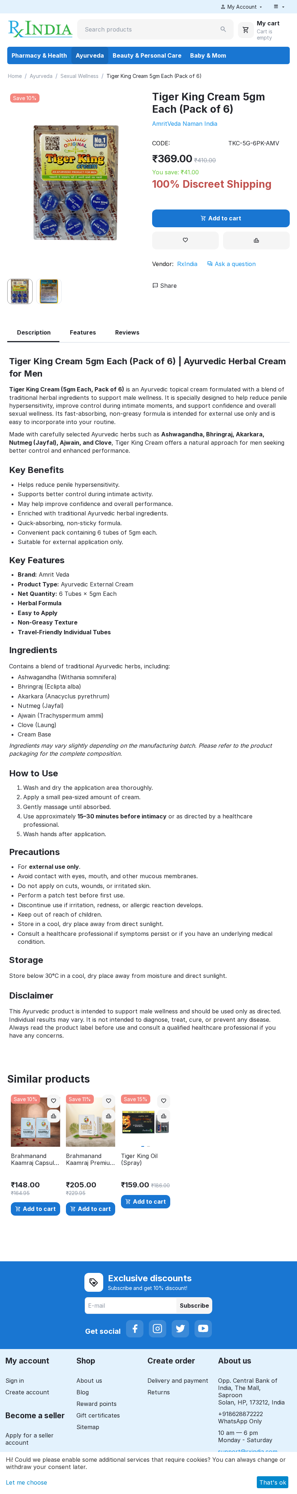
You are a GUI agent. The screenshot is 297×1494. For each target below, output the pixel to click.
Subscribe (194, 1305)
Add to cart (224, 218)
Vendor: (162, 263)
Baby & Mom (208, 55)
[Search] (223, 29)
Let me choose (26, 1482)
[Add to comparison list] (256, 240)
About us (89, 1380)
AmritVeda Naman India (184, 123)
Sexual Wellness (79, 76)
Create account (27, 1392)
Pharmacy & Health (39, 55)
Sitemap (87, 1427)
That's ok (272, 1482)
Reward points (96, 1403)
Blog (82, 1392)
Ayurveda (90, 55)
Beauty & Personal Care (147, 55)
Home (15, 76)
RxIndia (187, 263)
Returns (158, 1392)
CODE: (161, 143)
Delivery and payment (177, 1380)
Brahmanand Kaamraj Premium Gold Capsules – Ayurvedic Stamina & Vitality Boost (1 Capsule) (90, 1159)
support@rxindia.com (247, 1451)
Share (167, 285)
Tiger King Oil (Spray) (139, 1159)
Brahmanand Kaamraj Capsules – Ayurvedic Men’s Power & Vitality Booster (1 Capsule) (35, 1159)
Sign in (14, 1380)
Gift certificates (98, 1415)
